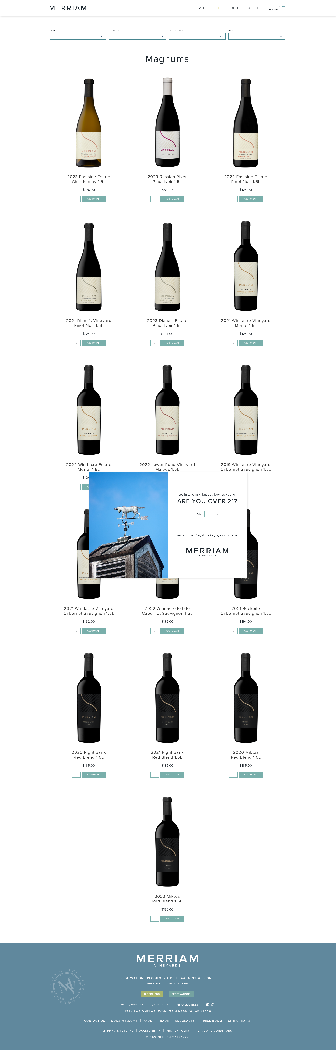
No (216, 514)
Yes (198, 514)
